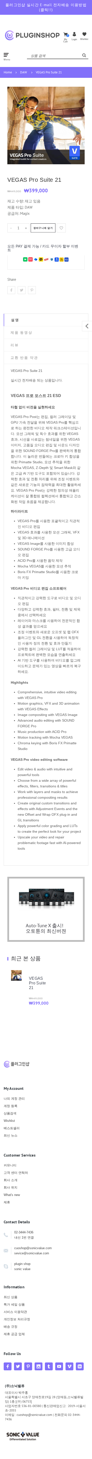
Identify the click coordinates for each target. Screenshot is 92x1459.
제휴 (7, 1202)
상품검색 (10, 1113)
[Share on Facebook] (11, 290)
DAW (23, 72)
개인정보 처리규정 (17, 1319)
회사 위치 (10, 1187)
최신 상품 (10, 1297)
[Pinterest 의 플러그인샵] (28, 1366)
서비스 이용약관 (15, 1312)
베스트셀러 (12, 1128)
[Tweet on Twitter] (22, 290)
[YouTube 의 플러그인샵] (59, 1366)
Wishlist (9, 1121)
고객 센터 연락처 (16, 1173)
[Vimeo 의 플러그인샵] (69, 1366)
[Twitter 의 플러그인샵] (18, 1366)
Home (8, 72)
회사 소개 (10, 1180)
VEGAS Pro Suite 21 (49, 72)
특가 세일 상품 (14, 1304)
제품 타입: (15, 207)
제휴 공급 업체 (14, 1334)
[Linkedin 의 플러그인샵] (80, 1366)
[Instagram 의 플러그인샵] (38, 1366)
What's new (12, 1195)
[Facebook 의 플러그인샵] (8, 1366)
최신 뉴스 (10, 1135)
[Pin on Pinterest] (32, 290)
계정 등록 (10, 1106)
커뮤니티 (10, 1165)
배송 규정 (10, 1326)
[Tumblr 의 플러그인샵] (49, 1366)
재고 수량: (16, 201)
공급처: (13, 213)
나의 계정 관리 (14, 1098)
